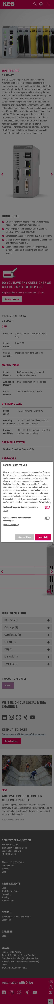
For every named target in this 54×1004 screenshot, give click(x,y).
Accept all (43, 537)
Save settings (24, 537)
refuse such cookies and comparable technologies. (25, 490)
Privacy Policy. (45, 502)
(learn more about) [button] (11, 524)
